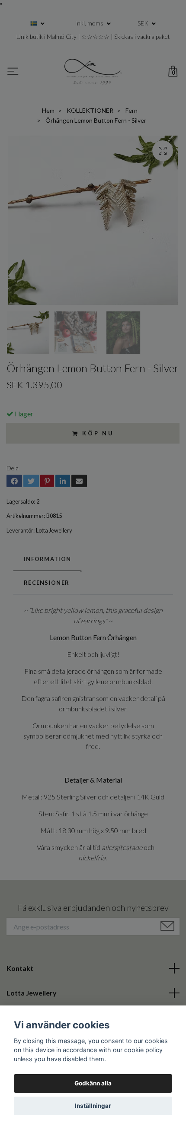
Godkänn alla (93, 1083)
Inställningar (93, 1105)
